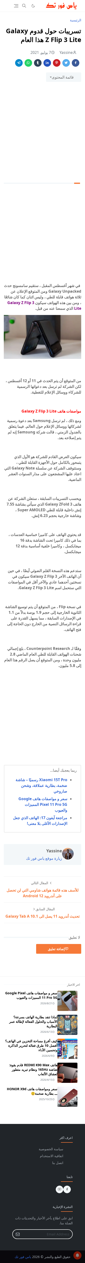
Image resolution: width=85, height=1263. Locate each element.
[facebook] (67, 1189)
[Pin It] (56, 63)
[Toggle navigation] (16, 5)
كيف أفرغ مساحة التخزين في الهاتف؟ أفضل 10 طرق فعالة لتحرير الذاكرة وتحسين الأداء (31, 1045)
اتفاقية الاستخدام (51, 1156)
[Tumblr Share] (38, 63)
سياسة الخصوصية (51, 1149)
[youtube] (59, 1189)
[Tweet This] (66, 63)
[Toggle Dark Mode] (33, 6)
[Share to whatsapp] (28, 63)
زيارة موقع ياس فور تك (44, 858)
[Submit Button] (18, 1234)
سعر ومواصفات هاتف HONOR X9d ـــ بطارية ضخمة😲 (32, 1091)
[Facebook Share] (75, 63)
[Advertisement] (42, 130)
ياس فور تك (23, 1256)
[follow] (41, 6)
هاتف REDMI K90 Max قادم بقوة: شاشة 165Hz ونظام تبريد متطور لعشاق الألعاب (33, 1069)
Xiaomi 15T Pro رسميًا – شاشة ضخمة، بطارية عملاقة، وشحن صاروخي (41, 785)
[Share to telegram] (19, 63)
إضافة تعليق (56, 949)
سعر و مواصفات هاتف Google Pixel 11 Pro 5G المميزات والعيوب (42, 804)
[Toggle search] (24, 5)
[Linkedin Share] (47, 63)
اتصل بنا (57, 1162)
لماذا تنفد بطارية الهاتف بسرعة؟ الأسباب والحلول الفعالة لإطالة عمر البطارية (33, 1021)
